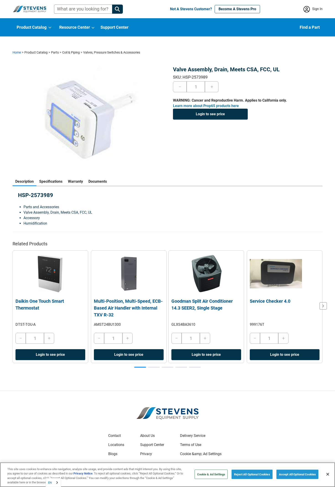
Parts (55, 52)
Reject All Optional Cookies (252, 474)
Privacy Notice (83, 473)
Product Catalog (36, 52)
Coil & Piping (71, 52)
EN (50, 482)
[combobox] (53, 482)
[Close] (328, 474)
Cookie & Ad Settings (211, 474)
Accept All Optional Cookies (297, 474)
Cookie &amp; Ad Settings (201, 454)
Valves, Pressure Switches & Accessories (111, 52)
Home (17, 52)
